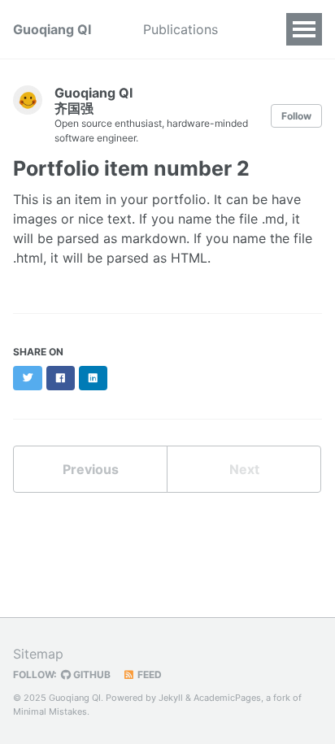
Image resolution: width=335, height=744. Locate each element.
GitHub (91, 674)
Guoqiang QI (52, 29)
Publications (180, 29)
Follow (296, 116)
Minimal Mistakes (50, 711)
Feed (148, 674)
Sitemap (38, 654)
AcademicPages (227, 697)
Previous (91, 469)
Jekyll (171, 697)
